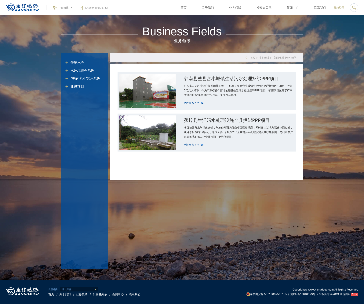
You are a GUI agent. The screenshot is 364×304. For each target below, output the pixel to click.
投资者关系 (263, 7)
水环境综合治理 (82, 71)
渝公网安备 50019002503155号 (270, 294)
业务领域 (235, 7)
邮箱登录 (339, 7)
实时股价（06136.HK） (97, 7)
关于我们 (208, 7)
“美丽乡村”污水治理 (85, 79)
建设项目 (77, 86)
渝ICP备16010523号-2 (304, 294)
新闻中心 (293, 7)
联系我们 (320, 7)
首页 (183, 7)
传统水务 (77, 63)
